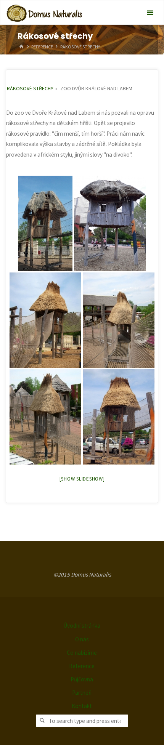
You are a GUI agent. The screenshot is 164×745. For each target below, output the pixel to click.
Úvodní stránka (81, 625)
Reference (42, 47)
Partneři (82, 692)
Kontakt (82, 706)
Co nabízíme (82, 652)
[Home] (21, 47)
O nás (82, 639)
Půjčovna (82, 679)
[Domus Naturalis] (44, 12)
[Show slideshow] (82, 479)
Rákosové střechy (30, 88)
